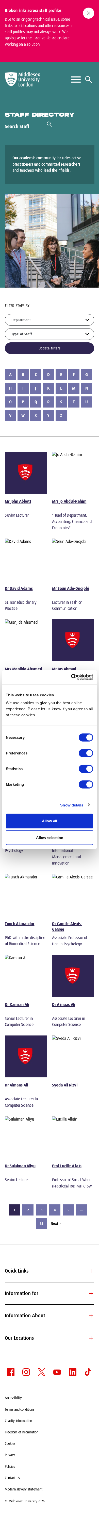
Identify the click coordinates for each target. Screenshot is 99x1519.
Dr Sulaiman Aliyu (20, 1166)
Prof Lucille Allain (66, 1166)
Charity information (18, 1421)
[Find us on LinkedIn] (72, 1372)
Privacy (10, 1455)
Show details (71, 805)
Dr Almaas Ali (63, 1004)
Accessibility (13, 1398)
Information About (49, 1315)
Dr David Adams (19, 588)
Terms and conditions (19, 1409)
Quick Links (49, 1271)
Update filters (50, 348)
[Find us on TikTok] (88, 1372)
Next (56, 1223)
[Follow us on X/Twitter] (41, 1372)
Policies (10, 1466)
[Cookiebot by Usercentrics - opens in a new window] (71, 677)
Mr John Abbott (18, 501)
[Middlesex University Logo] (22, 79)
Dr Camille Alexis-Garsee (67, 926)
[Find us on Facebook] (10, 1372)
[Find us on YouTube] (57, 1372)
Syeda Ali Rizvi (64, 1085)
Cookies (10, 1443)
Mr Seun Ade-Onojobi (70, 588)
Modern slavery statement (23, 1489)
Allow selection (49, 837)
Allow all (49, 821)
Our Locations (49, 1338)
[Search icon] (88, 79)
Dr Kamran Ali (17, 1004)
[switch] (86, 753)
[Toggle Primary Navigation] (75, 79)
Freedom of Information (21, 1432)
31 (41, 1223)
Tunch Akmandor (20, 923)
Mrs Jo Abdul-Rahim (69, 501)
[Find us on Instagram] (26, 1372)
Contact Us (12, 1478)
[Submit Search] (47, 124)
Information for (49, 1293)
